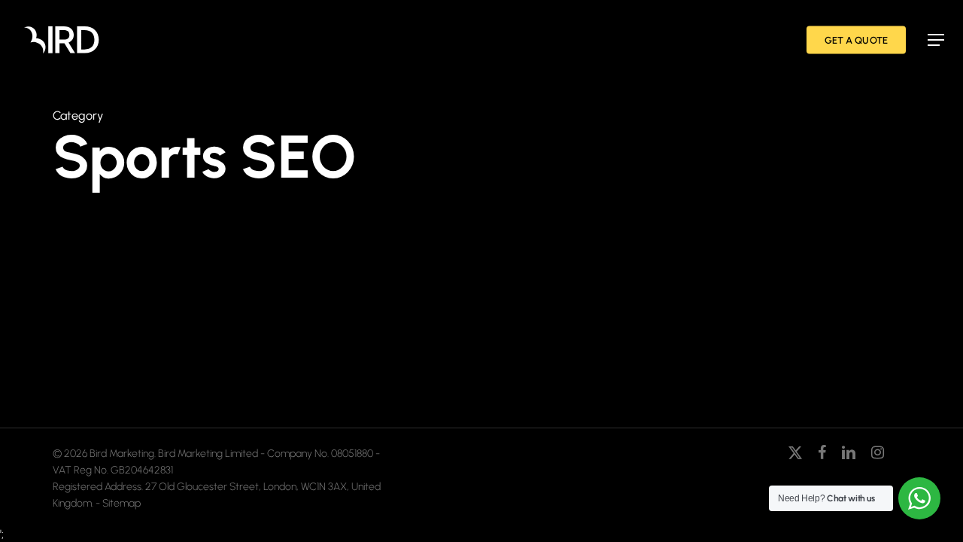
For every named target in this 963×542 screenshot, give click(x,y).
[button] (936, 39)
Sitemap (121, 503)
